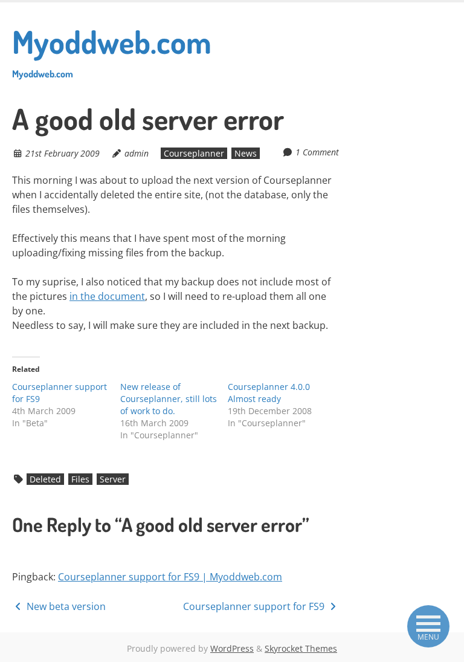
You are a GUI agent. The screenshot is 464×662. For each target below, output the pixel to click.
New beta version (65, 606)
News (245, 153)
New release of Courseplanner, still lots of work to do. (168, 399)
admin (136, 153)
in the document (107, 296)
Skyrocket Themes (301, 648)
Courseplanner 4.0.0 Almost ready (269, 392)
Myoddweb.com (111, 51)
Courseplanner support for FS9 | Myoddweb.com (170, 576)
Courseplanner (194, 153)
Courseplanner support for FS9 (255, 606)
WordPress (232, 648)
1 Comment (317, 152)
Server (113, 479)
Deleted (45, 479)
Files (80, 479)
